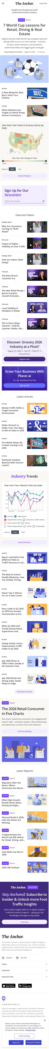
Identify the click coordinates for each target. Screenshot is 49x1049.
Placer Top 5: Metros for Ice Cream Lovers (12, 594)
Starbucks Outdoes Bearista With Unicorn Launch (12, 463)
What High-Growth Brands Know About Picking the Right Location (11, 803)
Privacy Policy (30, 1030)
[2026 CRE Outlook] (37, 867)
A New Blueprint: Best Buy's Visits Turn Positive (12, 95)
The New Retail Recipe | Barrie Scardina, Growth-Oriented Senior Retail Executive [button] (13, 293)
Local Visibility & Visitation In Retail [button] (11, 309)
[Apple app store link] (8, 986)
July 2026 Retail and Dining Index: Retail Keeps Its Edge (11, 681)
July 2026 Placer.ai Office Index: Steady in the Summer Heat (13, 663)
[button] (37, 227)
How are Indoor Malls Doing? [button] (12, 261)
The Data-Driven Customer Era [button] (10, 277)
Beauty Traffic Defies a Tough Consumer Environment (13, 411)
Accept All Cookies (33, 1042)
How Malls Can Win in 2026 (12, 853)
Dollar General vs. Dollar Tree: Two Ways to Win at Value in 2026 (13, 428)
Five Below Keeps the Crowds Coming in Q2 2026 (12, 445)
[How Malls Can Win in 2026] (37, 851)
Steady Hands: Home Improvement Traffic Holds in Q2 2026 (12, 646)
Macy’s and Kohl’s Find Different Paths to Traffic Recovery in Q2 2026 (13, 560)
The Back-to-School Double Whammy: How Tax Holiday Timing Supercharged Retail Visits (13, 577)
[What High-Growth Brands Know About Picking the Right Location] (37, 800)
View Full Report (24, 176)
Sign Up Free (24, 385)
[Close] (44, 1020)
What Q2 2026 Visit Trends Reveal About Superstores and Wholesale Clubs (12, 629)
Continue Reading (24, 731)
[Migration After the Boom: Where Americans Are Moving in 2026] (37, 783)
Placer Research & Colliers (13, 52)
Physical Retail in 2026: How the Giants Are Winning (13, 820)
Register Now (24, 359)
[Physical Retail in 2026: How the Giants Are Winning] (37, 817)
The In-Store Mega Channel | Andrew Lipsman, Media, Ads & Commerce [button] (13, 326)
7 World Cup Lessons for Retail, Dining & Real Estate (24, 29)
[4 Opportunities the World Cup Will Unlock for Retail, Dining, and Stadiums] (37, 835)
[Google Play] (25, 986)
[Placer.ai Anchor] (24, 3)
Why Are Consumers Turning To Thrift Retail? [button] (12, 229)
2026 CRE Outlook (10, 867)
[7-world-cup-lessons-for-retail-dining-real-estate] (24, 69)
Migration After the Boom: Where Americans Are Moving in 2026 (13, 785)
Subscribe (43, 3)
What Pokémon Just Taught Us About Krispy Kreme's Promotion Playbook (13, 113)
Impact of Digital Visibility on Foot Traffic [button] (13, 245)
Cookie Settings (24, 1036)
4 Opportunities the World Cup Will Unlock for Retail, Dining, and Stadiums (13, 837)
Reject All (16, 1042)
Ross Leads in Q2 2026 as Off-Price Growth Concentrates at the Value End (13, 611)
